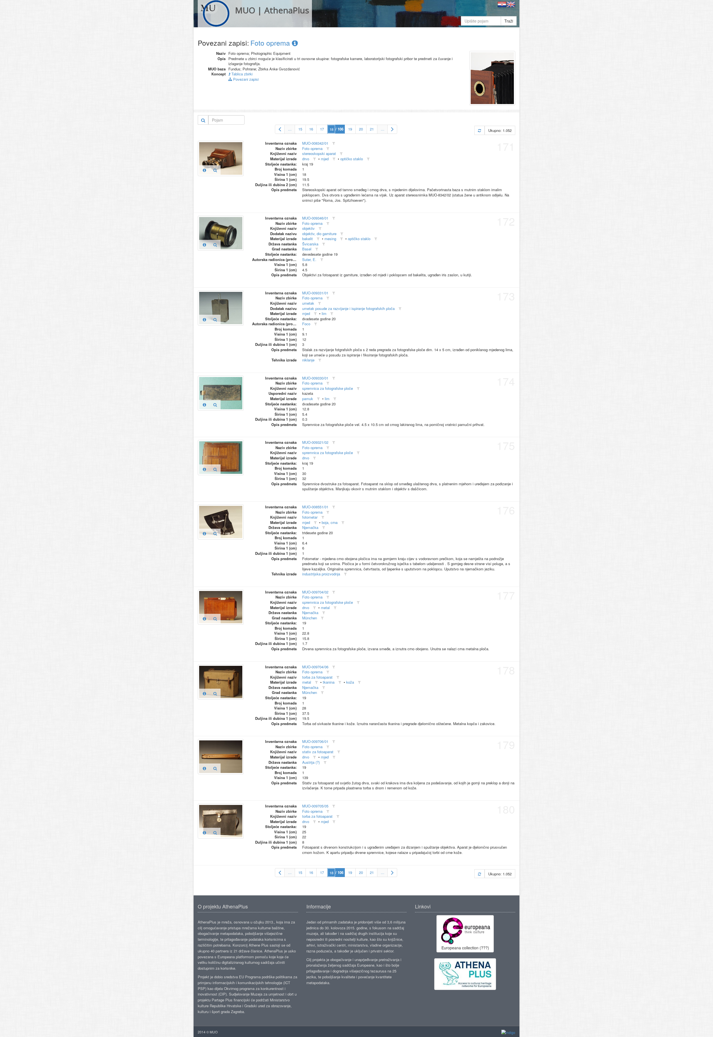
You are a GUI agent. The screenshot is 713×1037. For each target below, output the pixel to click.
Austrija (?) (311, 762)
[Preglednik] (215, 170)
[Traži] (203, 120)
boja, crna (330, 522)
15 (300, 129)
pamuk (307, 398)
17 (322, 129)
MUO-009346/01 (315, 218)
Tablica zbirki (241, 74)
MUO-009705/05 (315, 806)
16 (311, 129)
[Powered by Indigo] (508, 1032)
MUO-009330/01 (315, 378)
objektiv (308, 228)
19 (350, 129)
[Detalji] (204, 170)
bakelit (307, 238)
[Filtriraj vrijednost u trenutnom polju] (333, 143)
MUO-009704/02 (315, 592)
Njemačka (310, 527)
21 (372, 129)
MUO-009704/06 (315, 666)
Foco (306, 323)
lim (324, 313)
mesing (330, 238)
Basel (306, 249)
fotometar (310, 517)
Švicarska (310, 244)
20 (361, 129)
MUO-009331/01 (315, 292)
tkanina (328, 682)
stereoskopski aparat (319, 153)
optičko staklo (351, 158)
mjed (325, 158)
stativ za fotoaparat (317, 751)
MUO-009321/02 (315, 442)
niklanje (308, 360)
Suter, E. (309, 259)
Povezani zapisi (245, 79)
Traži (508, 21)
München (309, 617)
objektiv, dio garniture (319, 233)
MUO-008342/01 (315, 143)
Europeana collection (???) (465, 947)
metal (325, 607)
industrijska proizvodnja (321, 574)
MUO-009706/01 (315, 741)
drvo (305, 158)
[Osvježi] (479, 130)
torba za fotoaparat (317, 677)
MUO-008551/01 (315, 506)
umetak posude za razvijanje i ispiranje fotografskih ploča (348, 308)
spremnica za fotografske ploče (327, 388)
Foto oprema (271, 43)
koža (350, 682)
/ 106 (339, 129)
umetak (308, 303)
